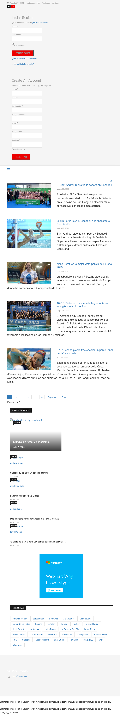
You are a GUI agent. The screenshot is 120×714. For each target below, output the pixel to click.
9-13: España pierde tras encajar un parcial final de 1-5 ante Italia (85, 351)
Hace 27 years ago (19, 676)
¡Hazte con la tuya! (40, 22)
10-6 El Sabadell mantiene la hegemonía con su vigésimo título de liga (83, 304)
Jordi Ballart (18, 629)
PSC (15, 639)
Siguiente (52, 397)
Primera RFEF (100, 634)
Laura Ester (89, 629)
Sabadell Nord (42, 639)
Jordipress (34, 629)
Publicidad (46, 3)
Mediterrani (67, 634)
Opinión (17, 423)
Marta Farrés (37, 634)
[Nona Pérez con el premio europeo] (29, 273)
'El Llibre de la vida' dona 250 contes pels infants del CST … (38, 541)
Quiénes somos (33, 3)
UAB (100, 639)
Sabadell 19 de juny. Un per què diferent (29, 472)
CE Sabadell (68, 618)
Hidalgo (63, 623)
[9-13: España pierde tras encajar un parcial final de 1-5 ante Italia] (29, 359)
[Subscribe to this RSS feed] (111, 181)
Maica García (19, 634)
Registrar (21, 156)
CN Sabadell (85, 618)
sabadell (26, 639)
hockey (76, 623)
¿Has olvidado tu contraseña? (24, 58)
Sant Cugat (59, 639)
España (38, 623)
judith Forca (50, 629)
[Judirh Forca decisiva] (29, 233)
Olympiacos (83, 634)
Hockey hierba (91, 623)
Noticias (14, 502)
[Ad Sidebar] (61, 575)
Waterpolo (15, 187)
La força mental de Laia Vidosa (24, 495)
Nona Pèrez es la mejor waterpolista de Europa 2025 (84, 265)
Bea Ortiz (53, 618)
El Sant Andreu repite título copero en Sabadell (84, 185)
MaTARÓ (52, 634)
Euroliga (51, 623)
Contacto (55, 3)
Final (64, 397)
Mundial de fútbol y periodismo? (31, 442)
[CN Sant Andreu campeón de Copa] (29, 195)
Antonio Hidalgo (20, 618)
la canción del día (70, 629)
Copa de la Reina (21, 623)
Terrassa (74, 639)
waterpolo (17, 644)
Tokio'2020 (88, 639)
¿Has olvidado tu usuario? (23, 63)
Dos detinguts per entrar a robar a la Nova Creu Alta (34, 518)
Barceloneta (38, 618)
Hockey (13, 479)
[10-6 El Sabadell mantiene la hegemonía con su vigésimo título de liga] (29, 316)
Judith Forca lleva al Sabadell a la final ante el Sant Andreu (83, 222)
